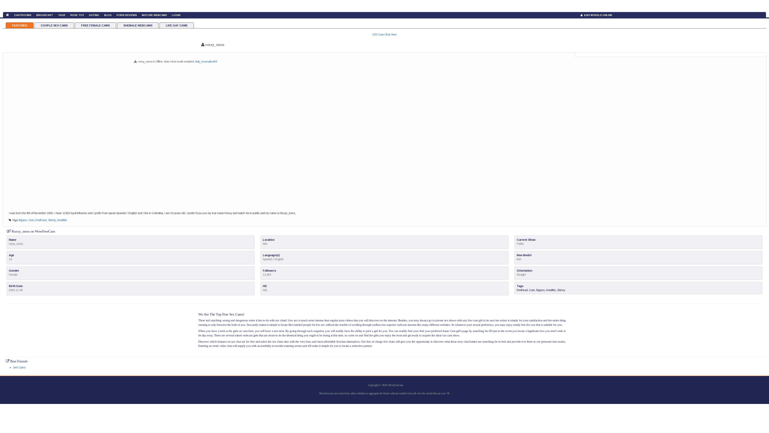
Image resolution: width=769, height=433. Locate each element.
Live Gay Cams (177, 25)
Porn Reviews (127, 15)
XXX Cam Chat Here (384, 34)
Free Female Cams (95, 25)
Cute (31, 220)
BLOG (108, 15)
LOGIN (176, 15)
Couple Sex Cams (54, 25)
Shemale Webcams (138, 25)
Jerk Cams (19, 367)
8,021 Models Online (597, 15)
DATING (94, 15)
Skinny (52, 220)
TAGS (61, 15)
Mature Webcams (154, 15)
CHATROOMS (22, 15)
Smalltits (62, 220)
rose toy (77, 15)
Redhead (40, 220)
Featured (19, 25)
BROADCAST (44, 15)
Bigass (23, 220)
